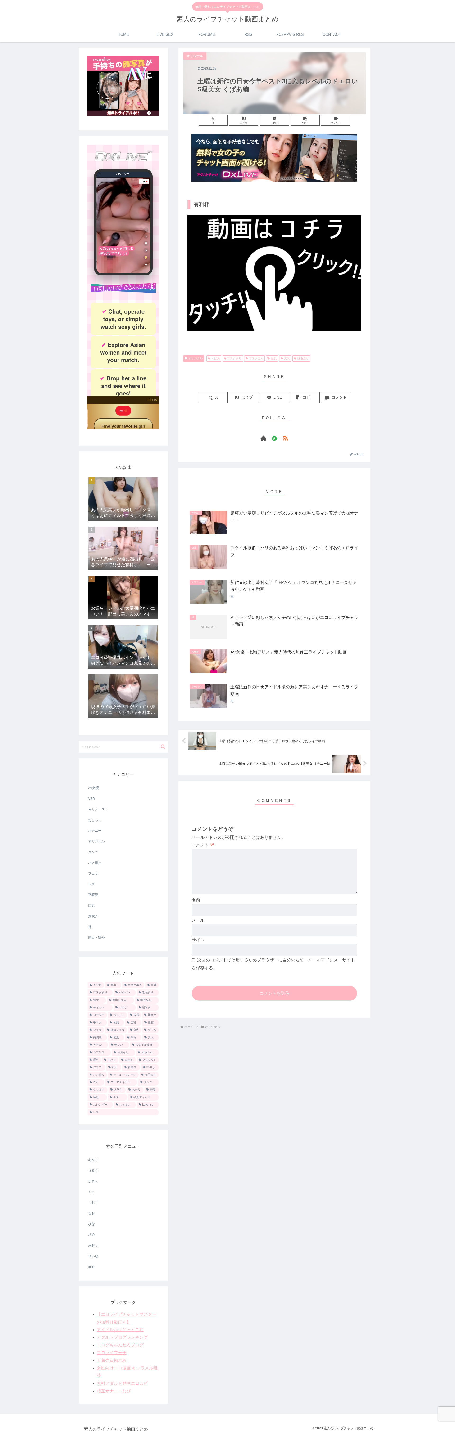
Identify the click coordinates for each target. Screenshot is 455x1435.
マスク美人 (256, 358)
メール (198, 920)
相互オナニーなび (114, 1391)
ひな (91, 1224)
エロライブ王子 (112, 1352)
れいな (93, 1256)
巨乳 (274, 358)
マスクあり (234, 358)
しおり (93, 1202)
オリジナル (195, 358)
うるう (93, 1170)
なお (91, 1213)
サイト (198, 940)
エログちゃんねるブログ (120, 1345)
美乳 (287, 358)
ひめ (91, 1234)
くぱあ (215, 358)
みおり (93, 1245)
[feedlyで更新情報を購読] (274, 438)
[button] (305, 120)
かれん (93, 1181)
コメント (203, 845)
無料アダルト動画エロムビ (122, 1383)
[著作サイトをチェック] (263, 438)
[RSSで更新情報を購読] (285, 438)
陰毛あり (303, 358)
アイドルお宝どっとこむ (120, 1329)
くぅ (91, 1192)
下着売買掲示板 (112, 1360)
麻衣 (91, 1267)
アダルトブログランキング (122, 1337)
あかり (93, 1160)
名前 (196, 900)
